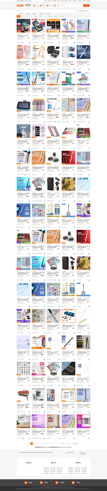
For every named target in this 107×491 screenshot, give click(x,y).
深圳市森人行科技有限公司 (65, 354)
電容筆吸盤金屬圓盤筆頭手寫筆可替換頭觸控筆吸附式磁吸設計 (53, 432)
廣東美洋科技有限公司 (65, 249)
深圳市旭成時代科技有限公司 (35, 117)
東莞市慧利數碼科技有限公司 (50, 433)
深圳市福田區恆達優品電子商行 (20, 38)
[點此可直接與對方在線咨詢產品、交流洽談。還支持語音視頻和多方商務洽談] (29, 42)
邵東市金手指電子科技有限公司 (80, 354)
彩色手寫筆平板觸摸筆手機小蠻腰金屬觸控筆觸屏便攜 (68, 405)
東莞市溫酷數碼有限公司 (65, 38)
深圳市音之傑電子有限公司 (65, 117)
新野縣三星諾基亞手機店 (61, 468)
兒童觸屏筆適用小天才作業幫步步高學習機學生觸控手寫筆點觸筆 (38, 353)
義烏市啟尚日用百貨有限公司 (20, 433)
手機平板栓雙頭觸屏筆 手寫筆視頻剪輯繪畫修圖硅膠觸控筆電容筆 (83, 168)
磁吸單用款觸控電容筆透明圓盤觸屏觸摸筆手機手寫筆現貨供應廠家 (23, 89)
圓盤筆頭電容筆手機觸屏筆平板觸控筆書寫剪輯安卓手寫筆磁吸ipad (38, 89)
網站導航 (72, 487)
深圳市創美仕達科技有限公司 (65, 143)
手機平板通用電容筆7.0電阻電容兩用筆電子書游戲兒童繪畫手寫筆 (53, 142)
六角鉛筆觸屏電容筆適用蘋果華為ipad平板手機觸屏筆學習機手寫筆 (83, 89)
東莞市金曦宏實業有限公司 (50, 117)
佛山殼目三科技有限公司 (35, 328)
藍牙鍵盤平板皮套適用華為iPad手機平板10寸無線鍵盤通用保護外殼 (53, 62)
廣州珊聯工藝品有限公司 (35, 222)
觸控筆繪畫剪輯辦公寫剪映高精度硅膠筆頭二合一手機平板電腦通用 (83, 194)
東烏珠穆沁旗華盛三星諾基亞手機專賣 (63, 471)
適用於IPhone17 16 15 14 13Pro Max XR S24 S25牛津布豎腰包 (53, 194)
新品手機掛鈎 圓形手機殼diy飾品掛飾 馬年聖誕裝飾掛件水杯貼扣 (23, 353)
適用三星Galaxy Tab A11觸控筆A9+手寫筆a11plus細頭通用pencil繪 (53, 353)
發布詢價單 (82, 452)
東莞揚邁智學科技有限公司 (50, 354)
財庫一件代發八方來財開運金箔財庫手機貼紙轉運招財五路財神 (68, 194)
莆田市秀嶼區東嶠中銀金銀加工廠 (65, 196)
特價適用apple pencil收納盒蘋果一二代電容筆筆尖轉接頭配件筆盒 (68, 115)
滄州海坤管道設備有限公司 (85, 473)
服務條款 (56, 487)
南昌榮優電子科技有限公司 (20, 64)
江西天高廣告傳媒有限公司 (85, 468)
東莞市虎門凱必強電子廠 (20, 222)
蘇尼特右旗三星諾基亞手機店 (61, 469)
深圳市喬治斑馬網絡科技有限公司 (80, 222)
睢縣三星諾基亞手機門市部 (48, 468)
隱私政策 (59, 487)
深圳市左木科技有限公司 (80, 38)
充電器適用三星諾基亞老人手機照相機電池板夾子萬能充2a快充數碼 (23, 405)
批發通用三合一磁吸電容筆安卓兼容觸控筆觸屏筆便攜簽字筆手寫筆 (23, 168)
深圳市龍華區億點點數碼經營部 (80, 433)
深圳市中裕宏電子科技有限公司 (50, 143)
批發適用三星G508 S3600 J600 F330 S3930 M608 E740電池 (83, 142)
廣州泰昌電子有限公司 (20, 354)
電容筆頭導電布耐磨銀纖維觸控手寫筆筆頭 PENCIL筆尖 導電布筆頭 (53, 168)
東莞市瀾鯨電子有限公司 (50, 64)
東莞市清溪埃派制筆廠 (20, 143)
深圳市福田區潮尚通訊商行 (35, 196)
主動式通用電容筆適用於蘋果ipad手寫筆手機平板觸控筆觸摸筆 (68, 168)
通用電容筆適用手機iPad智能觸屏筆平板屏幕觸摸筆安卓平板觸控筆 (38, 379)
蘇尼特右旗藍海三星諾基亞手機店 (55, 471)
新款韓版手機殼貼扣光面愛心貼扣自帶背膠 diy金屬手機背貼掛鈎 (68, 326)
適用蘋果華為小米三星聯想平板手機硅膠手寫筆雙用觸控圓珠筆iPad (23, 221)
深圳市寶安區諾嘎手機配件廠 (20, 117)
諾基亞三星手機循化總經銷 (54, 469)
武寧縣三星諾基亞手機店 (48, 471)
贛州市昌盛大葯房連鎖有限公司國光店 (74, 469)
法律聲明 (52, 487)
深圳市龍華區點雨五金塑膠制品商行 (65, 407)
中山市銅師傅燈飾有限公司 (85, 471)
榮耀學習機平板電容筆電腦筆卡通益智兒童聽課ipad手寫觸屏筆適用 (68, 36)
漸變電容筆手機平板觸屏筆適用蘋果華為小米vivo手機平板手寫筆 (53, 89)
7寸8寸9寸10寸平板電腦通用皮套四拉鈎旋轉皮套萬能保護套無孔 (23, 115)
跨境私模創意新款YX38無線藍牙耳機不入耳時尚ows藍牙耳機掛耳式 (83, 221)
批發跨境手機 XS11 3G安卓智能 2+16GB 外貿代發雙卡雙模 (23, 36)
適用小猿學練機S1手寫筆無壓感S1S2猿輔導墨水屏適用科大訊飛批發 (53, 115)
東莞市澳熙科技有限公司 (20, 196)
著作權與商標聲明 (47, 487)
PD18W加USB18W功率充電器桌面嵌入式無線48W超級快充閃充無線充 (38, 405)
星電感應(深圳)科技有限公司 (35, 433)
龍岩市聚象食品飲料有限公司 (79, 469)
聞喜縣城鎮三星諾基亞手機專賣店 (49, 473)
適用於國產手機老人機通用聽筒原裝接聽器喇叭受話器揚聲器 (23, 379)
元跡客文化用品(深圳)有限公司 (20, 275)
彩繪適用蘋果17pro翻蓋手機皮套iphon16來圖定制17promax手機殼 (68, 62)
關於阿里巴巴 (64, 487)
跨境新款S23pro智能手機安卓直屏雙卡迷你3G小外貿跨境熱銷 (38, 142)
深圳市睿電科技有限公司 (35, 249)
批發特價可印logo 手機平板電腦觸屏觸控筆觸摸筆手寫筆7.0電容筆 (38, 194)
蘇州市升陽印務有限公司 (72, 473)
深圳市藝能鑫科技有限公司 (50, 196)
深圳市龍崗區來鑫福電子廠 (20, 407)
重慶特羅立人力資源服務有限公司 (73, 468)
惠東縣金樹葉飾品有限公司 (65, 328)
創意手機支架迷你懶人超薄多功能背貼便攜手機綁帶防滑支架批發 (68, 142)
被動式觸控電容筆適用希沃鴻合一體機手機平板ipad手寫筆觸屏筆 (83, 36)
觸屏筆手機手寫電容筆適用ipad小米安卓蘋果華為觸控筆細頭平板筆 (23, 432)
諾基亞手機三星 (71, 452)
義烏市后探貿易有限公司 (50, 249)
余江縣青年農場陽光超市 (85, 469)
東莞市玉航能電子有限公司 (65, 90)
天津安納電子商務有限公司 (72, 471)
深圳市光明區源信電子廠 (80, 196)
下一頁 (62, 443)
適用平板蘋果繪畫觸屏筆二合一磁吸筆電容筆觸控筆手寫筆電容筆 (83, 353)
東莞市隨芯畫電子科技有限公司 (50, 222)
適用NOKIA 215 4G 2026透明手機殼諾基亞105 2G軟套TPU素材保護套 (68, 379)
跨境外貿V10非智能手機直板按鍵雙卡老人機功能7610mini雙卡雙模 (53, 36)
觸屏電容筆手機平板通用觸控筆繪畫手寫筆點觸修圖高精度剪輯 (38, 168)
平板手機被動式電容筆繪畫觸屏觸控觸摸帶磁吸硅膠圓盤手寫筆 (53, 326)
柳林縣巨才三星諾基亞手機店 (55, 473)
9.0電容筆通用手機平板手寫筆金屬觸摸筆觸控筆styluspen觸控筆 (83, 432)
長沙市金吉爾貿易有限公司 (35, 64)
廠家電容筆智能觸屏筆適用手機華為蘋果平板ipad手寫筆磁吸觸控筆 (53, 221)
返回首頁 (63, 447)
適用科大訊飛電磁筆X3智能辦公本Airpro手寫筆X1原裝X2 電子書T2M (68, 353)
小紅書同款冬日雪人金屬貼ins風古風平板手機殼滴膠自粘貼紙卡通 (38, 326)
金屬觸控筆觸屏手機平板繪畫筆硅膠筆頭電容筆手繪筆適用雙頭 (23, 62)
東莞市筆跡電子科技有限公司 (80, 64)
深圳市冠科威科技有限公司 (35, 407)
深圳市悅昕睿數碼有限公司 (80, 407)
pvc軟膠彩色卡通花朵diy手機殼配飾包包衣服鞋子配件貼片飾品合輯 (38, 221)
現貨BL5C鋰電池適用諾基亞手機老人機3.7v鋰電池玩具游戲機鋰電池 (68, 89)
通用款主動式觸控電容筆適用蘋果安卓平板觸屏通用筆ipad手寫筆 (83, 62)
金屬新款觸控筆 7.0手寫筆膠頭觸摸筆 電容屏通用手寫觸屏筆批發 (38, 115)
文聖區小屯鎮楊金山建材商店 (79, 471)
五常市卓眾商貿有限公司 (79, 468)
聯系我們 (68, 487)
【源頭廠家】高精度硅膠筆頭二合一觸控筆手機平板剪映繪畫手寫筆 (23, 142)
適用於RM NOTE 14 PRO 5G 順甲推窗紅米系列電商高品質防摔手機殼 (53, 405)
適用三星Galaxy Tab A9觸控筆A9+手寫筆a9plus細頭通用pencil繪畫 (83, 379)
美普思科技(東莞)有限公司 (35, 354)
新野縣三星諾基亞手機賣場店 (48, 469)
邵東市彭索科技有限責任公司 (50, 328)
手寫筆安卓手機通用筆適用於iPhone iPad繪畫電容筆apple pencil (83, 326)
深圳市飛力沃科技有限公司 (80, 328)
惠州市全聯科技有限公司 (80, 249)
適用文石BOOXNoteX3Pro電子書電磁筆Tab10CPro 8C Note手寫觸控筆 (83, 405)
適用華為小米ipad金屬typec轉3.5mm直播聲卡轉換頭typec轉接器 (68, 221)
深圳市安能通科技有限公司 (80, 143)
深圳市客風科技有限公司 (80, 117)
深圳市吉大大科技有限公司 (65, 222)
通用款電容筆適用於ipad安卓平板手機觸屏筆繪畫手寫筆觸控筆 (38, 432)
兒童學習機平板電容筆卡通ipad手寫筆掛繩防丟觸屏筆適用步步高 (38, 62)
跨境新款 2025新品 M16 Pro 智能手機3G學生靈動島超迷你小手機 (38, 36)
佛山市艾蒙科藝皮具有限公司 (65, 64)
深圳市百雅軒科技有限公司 (65, 433)
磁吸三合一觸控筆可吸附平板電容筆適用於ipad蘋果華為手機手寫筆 (83, 115)
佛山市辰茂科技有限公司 (50, 407)
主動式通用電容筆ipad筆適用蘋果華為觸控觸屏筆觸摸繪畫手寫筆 (23, 194)
